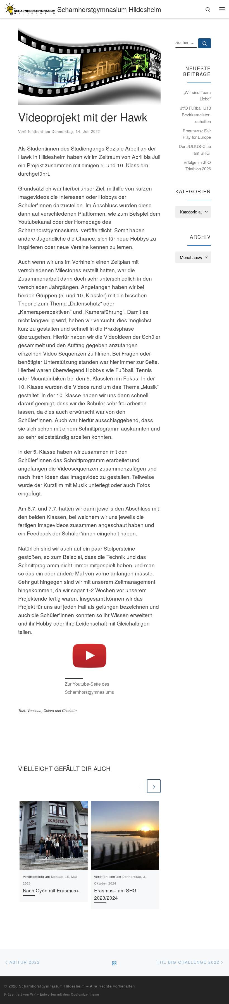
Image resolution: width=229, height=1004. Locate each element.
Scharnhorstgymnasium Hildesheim (52, 986)
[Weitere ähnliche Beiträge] (154, 786)
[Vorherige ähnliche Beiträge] (139, 786)
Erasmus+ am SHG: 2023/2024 (116, 894)
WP (33, 994)
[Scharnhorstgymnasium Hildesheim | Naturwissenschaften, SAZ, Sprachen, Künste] (29, 8)
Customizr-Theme (85, 994)
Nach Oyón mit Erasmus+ (51, 890)
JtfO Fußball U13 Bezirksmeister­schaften (195, 114)
